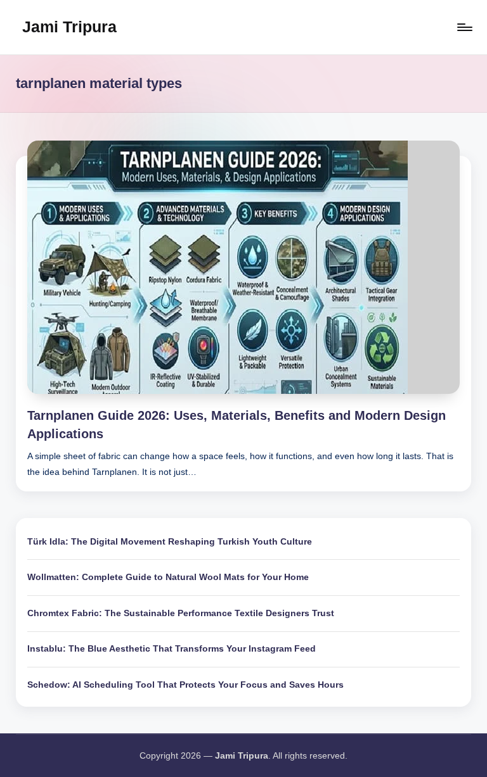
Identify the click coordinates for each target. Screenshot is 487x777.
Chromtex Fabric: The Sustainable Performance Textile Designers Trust (180, 613)
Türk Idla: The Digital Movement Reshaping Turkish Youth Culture (169, 541)
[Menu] (464, 27)
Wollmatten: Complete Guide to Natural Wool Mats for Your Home (168, 577)
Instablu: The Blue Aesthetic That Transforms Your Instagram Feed (171, 648)
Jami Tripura (69, 26)
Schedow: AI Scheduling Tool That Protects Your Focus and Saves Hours (185, 684)
